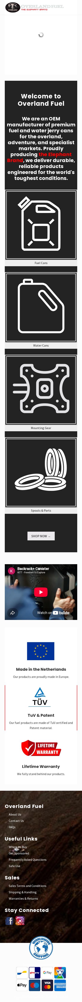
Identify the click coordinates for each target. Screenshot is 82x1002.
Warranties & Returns (23, 898)
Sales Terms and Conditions (27, 886)
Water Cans (41, 345)
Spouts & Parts (41, 510)
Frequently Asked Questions (28, 860)
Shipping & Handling (23, 892)
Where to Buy (18, 847)
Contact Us (16, 821)
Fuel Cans (41, 263)
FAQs (12, 827)
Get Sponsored (19, 853)
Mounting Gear (41, 428)
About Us (15, 814)
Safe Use (14, 866)
